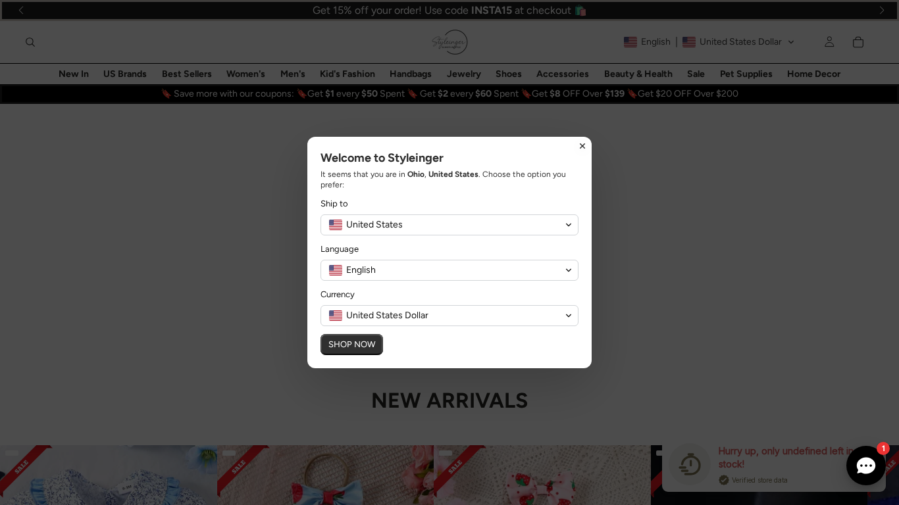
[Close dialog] (582, 146)
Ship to (334, 203)
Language (340, 249)
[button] (449, 224)
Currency (338, 294)
